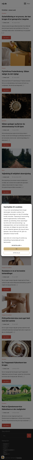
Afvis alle (16, 253)
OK (16, 249)
